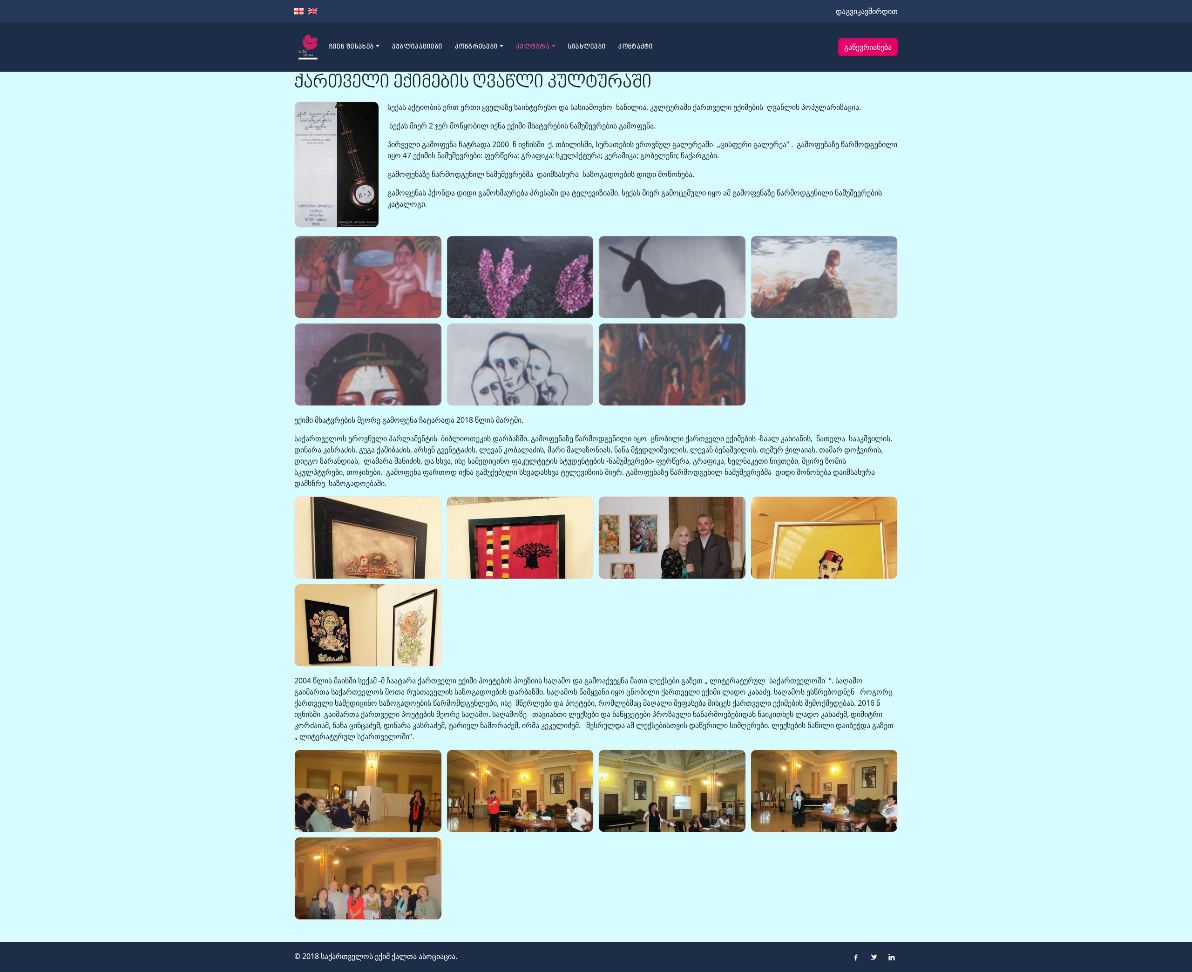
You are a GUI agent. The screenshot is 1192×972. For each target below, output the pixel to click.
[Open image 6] (520, 364)
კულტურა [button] (533, 47)
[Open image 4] (824, 277)
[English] (313, 11)
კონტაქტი (635, 47)
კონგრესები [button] (476, 47)
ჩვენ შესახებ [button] (351, 47)
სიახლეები (587, 47)
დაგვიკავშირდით (867, 11)
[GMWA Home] (308, 47)
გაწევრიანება (868, 47)
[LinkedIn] (891, 957)
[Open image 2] (520, 277)
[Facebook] (855, 957)
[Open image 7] (672, 364)
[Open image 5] (368, 364)
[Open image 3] (672, 277)
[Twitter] (873, 957)
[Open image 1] (368, 277)
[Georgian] (299, 11)
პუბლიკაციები (417, 47)
